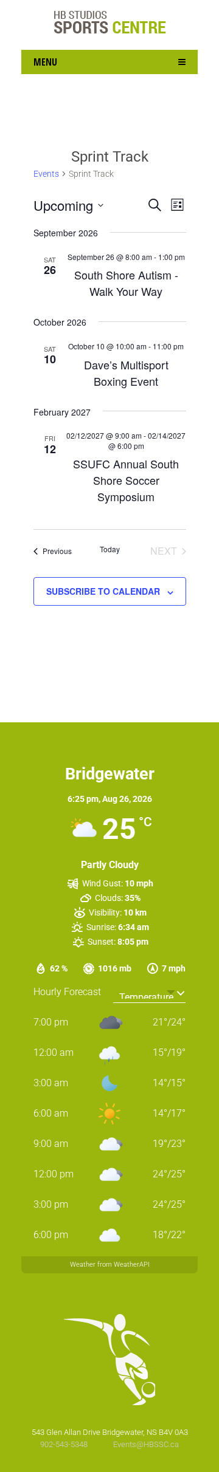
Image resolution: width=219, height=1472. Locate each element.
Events (46, 174)
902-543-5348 (64, 1444)
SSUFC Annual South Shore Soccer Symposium (126, 480)
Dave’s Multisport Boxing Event (126, 373)
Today (110, 549)
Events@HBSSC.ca (146, 1444)
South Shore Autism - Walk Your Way (126, 283)
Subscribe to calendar (103, 591)
